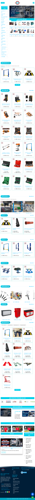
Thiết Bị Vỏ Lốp (3, 54)
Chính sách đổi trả (16, 487)
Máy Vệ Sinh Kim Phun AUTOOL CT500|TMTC (17, 104)
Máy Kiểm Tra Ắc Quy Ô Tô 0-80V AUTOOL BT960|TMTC (6, 104)
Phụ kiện (2, 19)
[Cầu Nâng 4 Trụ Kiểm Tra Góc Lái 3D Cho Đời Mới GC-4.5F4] (17, 332)
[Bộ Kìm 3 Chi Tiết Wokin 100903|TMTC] (29, 114)
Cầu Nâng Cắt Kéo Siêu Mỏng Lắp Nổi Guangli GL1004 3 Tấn (6, 277)
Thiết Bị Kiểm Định (3, 42)
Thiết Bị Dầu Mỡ (3, 25)
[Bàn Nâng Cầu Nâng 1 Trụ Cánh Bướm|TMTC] (29, 73)
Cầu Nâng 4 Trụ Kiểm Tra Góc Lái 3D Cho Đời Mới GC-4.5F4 (17, 339)
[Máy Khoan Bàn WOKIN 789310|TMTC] (17, 147)
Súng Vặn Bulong (2, 22)
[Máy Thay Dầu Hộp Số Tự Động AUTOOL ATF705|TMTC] (29, 98)
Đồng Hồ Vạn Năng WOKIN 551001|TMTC (6, 121)
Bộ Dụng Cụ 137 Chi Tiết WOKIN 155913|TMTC (29, 137)
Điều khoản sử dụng (16, 481)
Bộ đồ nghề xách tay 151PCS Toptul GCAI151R (6, 186)
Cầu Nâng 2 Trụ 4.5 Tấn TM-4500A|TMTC (29, 153)
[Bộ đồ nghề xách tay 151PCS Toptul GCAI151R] (6, 180)
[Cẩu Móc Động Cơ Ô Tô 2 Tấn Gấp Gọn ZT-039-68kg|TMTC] (7, 379)
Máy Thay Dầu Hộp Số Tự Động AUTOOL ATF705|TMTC (29, 104)
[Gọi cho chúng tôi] (7, 492)
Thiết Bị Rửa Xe (3, 47)
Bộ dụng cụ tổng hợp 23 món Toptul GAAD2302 (6, 169)
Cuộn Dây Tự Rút (3, 12)
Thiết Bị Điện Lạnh (3, 28)
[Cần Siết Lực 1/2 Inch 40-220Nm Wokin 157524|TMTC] (6, 147)
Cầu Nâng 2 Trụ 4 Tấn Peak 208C (6, 79)
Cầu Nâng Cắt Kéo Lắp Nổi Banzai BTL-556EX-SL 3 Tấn (28, 277)
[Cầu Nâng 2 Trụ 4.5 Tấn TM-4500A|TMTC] (29, 147)
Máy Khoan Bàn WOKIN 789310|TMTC (17, 153)
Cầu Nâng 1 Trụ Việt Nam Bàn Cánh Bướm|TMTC (27, 369)
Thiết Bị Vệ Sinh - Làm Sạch (4, 52)
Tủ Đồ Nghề (3, 56)
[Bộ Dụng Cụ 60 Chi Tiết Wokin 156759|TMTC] (6, 130)
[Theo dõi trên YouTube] (9, 492)
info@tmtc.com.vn (7, 489)
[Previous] (2, 75)
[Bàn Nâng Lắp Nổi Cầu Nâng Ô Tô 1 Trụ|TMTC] (17, 363)
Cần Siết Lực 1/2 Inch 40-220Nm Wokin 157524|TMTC (6, 153)
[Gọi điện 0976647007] (32, 497)
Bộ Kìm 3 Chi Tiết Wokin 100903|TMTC (29, 121)
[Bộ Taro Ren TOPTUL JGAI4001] (17, 163)
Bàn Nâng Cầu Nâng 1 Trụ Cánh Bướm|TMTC (29, 79)
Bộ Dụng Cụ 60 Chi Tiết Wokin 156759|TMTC (6, 137)
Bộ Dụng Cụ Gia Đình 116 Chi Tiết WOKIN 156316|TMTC (17, 137)
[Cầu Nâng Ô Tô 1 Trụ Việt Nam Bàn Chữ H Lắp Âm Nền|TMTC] (27, 347)
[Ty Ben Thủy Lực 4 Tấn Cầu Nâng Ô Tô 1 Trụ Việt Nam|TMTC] (17, 347)
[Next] (33, 75)
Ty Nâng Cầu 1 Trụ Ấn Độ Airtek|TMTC (16, 229)
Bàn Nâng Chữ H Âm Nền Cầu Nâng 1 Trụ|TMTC (7, 369)
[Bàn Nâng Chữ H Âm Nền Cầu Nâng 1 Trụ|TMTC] (7, 363)
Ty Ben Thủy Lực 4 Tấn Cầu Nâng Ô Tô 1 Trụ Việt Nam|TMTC (29, 229)
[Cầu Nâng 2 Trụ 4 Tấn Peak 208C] (6, 73)
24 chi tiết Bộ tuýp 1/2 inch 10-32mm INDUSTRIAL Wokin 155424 (29, 169)
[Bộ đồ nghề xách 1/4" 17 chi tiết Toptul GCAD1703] (29, 180)
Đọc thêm (3, 452)
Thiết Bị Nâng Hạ (3, 45)
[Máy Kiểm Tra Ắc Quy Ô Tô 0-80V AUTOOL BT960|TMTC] (6, 98)
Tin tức (14, 471)
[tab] (3, 66)
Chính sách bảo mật (16, 482)
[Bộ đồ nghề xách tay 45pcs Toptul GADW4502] (17, 180)
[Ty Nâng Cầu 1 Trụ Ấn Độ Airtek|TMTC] (7, 347)
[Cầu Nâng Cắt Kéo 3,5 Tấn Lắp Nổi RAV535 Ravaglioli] (17, 73)
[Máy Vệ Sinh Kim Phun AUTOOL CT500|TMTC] (17, 98)
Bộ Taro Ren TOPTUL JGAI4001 (17, 169)
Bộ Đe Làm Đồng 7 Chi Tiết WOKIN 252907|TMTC (17, 121)
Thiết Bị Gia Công (3, 36)
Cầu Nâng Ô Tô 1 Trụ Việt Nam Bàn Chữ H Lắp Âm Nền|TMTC (27, 354)
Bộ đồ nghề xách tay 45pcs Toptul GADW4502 (17, 186)
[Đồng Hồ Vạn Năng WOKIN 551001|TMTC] (6, 114)
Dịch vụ (14, 472)
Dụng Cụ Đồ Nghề (3, 14)
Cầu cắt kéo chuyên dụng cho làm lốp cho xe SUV (17, 277)
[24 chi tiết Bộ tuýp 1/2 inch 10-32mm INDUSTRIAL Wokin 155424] (29, 163)
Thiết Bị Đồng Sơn (3, 33)
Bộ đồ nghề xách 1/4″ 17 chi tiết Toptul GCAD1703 (29, 186)
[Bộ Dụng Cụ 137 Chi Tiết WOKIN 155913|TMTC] (29, 130)
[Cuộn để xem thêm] (17, 495)
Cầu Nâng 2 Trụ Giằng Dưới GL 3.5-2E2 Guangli (28, 253)
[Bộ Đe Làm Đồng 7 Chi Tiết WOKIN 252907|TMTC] (17, 114)
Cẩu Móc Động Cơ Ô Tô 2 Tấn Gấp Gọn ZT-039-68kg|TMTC (7, 385)
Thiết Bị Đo (3, 30)
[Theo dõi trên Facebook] (6, 492)
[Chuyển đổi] (7, 11)
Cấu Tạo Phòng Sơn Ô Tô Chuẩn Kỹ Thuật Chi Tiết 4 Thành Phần (12, 448)
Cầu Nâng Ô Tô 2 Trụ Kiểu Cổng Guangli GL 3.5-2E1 (17, 253)
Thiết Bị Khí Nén (3, 39)
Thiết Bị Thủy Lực (3, 50)
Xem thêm (31, 90)
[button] (3, 3)
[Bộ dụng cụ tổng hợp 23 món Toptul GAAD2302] (6, 163)
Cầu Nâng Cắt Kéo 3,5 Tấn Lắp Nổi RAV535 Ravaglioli (17, 79)
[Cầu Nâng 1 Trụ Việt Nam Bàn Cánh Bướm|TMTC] (27, 363)
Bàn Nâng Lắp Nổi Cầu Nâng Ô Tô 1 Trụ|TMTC (17, 369)
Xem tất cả (31, 196)
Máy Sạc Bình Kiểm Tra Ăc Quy (4, 17)
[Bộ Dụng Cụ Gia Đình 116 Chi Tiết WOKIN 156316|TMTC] (17, 130)
